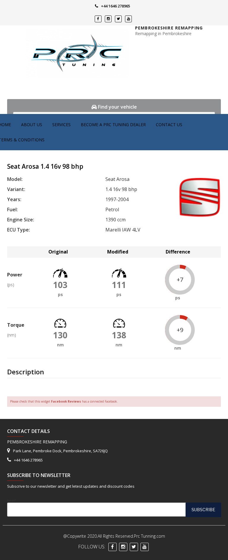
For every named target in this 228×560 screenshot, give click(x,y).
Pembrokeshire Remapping (169, 28)
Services (61, 124)
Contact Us (169, 124)
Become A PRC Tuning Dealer (113, 124)
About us (31, 124)
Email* (11, 500)
